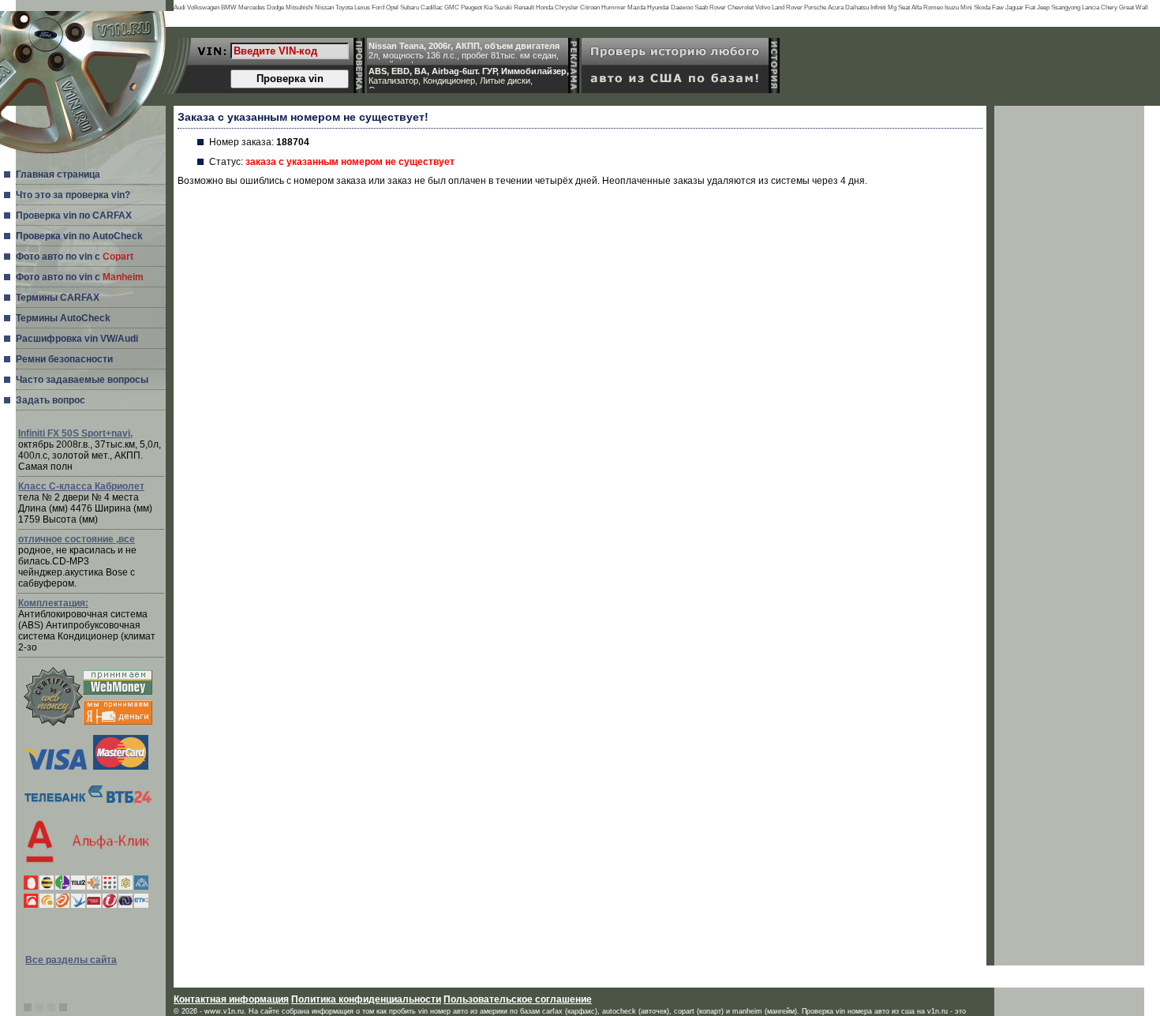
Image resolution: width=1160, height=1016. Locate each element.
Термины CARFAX (57, 297)
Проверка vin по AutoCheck (79, 236)
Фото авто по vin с (74, 256)
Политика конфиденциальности (366, 999)
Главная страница (58, 174)
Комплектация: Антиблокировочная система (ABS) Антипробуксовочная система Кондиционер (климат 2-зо (86, 625)
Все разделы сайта (71, 959)
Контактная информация (231, 999)
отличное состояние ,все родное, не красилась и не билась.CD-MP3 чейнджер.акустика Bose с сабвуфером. (77, 561)
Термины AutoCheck (63, 318)
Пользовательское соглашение (517, 999)
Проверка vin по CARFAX (74, 215)
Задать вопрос (50, 400)
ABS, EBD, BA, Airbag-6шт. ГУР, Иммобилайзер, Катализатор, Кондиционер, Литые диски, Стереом (469, 77)
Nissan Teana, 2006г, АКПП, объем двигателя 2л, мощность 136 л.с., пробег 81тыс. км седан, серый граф (464, 52)
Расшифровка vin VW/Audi (77, 338)
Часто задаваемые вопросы (82, 379)
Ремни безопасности (64, 359)
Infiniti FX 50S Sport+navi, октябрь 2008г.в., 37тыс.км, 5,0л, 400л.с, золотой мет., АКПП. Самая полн (89, 450)
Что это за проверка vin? (73, 195)
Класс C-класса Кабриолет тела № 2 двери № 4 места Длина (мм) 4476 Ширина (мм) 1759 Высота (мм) (85, 503)
